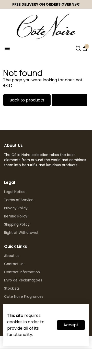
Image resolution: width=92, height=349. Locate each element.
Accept (70, 325)
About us (11, 255)
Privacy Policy (16, 208)
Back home (69, 100)
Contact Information (22, 272)
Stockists (12, 288)
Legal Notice (15, 191)
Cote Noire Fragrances (23, 296)
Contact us (14, 264)
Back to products (26, 100)
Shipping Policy (17, 224)
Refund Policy (15, 216)
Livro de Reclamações (23, 280)
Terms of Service (18, 200)
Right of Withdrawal (21, 232)
